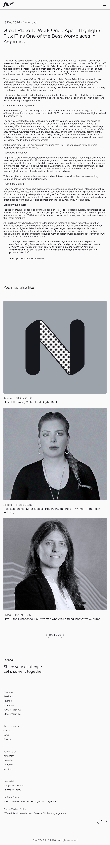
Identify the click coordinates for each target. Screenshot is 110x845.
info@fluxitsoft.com (13, 785)
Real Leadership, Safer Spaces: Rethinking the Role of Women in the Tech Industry (51, 510)
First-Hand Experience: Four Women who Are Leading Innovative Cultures (51, 619)
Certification (97, 63)
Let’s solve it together (23, 671)
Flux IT (8, 4)
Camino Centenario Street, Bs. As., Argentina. (34, 801)
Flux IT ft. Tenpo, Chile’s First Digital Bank (30, 402)
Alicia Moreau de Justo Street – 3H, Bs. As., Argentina (37, 813)
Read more (55, 635)
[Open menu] (104, 5)
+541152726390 (12, 789)
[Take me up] (102, 821)
